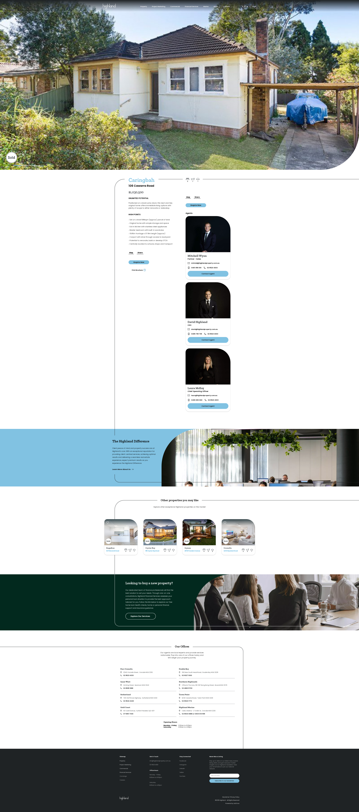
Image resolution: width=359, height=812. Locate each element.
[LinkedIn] (247, 6)
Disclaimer (225, 797)
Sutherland (125, 694)
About (216, 6)
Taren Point (184, 694)
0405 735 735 (196, 334)
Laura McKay (196, 388)
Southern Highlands (188, 682)
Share (140, 253)
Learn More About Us (121, 469)
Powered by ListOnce (232, 803)
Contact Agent (208, 274)
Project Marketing (158, 6)
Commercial (175, 6)
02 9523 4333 (212, 268)
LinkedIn (182, 768)
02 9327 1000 (187, 675)
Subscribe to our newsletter (224, 781)
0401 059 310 (196, 268)
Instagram (183, 765)
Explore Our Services (141, 616)
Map (131, 253)
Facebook (183, 761)
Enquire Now (139, 262)
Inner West (125, 682)
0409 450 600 (196, 400)
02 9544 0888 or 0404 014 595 (193, 714)
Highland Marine (186, 707)
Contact (226, 6)
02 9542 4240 (128, 701)
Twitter (182, 772)
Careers (122, 780)
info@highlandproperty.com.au (160, 761)
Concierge (123, 776)
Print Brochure (138, 270)
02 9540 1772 (187, 701)
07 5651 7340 (128, 714)
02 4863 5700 (187, 688)
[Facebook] (242, 6)
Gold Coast (125, 707)
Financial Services (191, 6)
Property (143, 6)
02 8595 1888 (128, 688)
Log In (254, 6)
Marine (205, 6)
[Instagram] (245, 6)
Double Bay (184, 669)
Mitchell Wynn (197, 255)
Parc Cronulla (126, 669)
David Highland (197, 322)
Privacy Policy (234, 797)
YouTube (182, 776)
